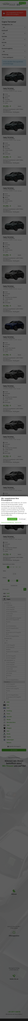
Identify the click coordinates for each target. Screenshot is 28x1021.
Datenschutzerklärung (7, 522)
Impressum (18, 522)
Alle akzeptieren (12, 519)
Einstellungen (22, 519)
